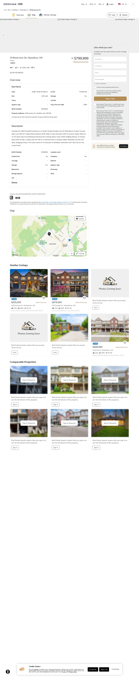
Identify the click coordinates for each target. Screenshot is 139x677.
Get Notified (123, 146)
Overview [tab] (20, 15)
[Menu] (133, 4)
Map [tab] (33, 15)
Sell (100, 4)
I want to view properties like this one (108, 87)
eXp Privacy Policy (115, 105)
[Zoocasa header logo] (13, 4)
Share (124, 15)
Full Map (81, 254)
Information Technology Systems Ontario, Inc (55, 202)
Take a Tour (110, 99)
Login (111, 4)
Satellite (81, 219)
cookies (36, 669)
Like (113, 15)
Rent (91, 4)
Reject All (104, 669)
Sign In (15, 404)
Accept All (92, 669)
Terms (64, 672)
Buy (82, 4)
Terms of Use (100, 107)
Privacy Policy (73, 672)
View (95, 308)
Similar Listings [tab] (50, 15)
